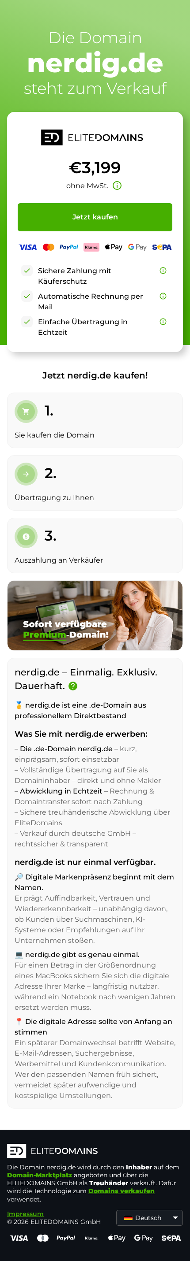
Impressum (25, 1214)
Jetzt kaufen (95, 217)
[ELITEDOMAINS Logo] (95, 1152)
